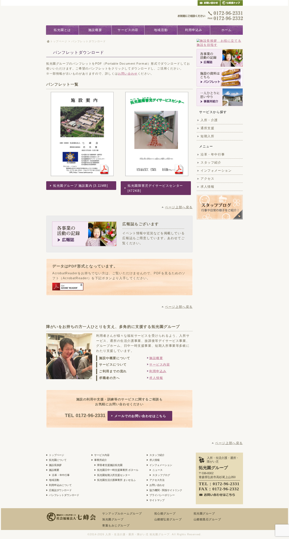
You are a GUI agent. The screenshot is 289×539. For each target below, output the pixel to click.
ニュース (157, 470)
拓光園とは (62, 30)
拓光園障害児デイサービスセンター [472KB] (155, 188)
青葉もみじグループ (116, 525)
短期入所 (207, 136)
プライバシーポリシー (162, 495)
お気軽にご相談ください (210, 15)
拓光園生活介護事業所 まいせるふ (116, 480)
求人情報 (156, 378)
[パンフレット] (220, 77)
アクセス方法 (157, 480)
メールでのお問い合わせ (208, 3)
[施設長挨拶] (220, 43)
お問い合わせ (128, 73)
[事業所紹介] (220, 97)
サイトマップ (157, 500)
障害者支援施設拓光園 (109, 465)
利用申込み (193, 30)
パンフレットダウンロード (64, 495)
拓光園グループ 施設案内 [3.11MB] (80, 185)
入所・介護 (209, 120)
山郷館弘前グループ (168, 519)
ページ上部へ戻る (179, 207)
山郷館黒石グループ (207, 519)
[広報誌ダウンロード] (220, 58)
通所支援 (207, 128)
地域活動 (161, 30)
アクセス (207, 178)
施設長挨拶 (55, 465)
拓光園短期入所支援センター (113, 475)
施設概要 (95, 30)
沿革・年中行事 (213, 154)
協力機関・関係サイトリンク (165, 490)
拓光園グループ (204, 513)
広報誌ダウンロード (60, 490)
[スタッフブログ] (220, 217)
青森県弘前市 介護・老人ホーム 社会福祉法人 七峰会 (231, 3)
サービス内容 (128, 30)
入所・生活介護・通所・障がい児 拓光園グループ (137, 534)
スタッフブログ (161, 475)
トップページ (58, 41)
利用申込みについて (60, 485)
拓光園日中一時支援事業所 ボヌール (117, 470)
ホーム (226, 30)
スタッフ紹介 (211, 162)
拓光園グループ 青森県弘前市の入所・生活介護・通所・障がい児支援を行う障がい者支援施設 (76, 15)
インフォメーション (216, 170)
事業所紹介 (100, 459)
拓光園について (58, 459)
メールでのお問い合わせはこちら (140, 416)
